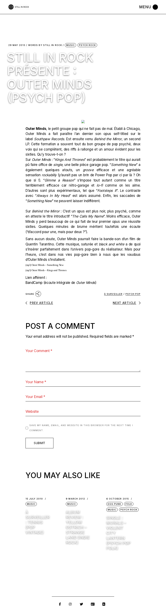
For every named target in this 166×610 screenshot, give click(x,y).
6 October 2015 (117, 499)
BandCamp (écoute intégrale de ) (61, 283)
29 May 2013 (16, 45)
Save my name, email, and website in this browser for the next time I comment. (81, 428)
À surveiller (113, 294)
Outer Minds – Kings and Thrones (49, 270)
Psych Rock (87, 45)
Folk (129, 504)
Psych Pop (133, 294)
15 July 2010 (34, 499)
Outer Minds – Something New (48, 264)
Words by (45, 45)
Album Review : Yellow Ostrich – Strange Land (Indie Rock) (78, 527)
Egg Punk (114, 504)
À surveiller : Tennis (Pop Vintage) (38, 522)
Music (70, 45)
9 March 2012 (75, 499)
